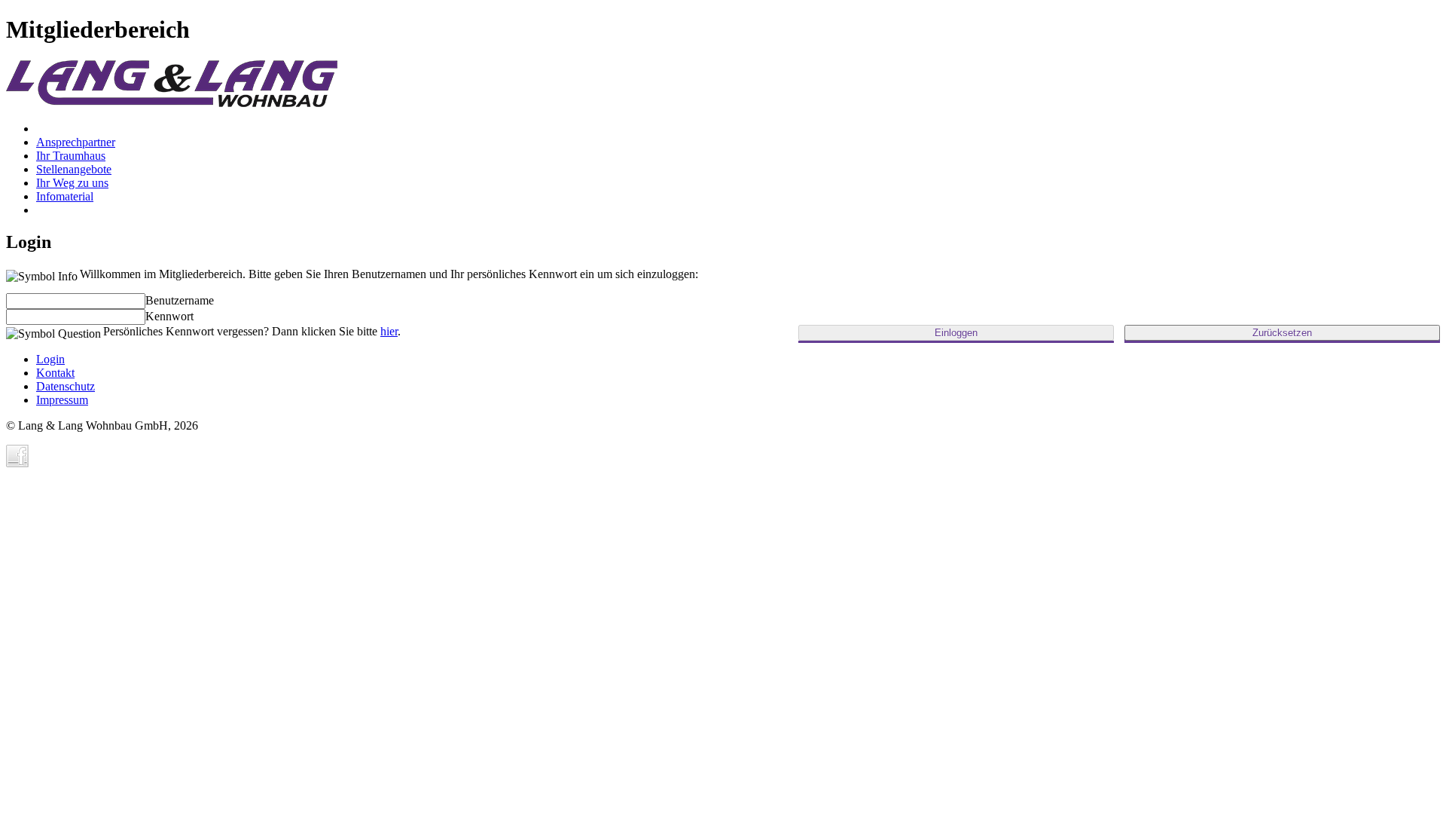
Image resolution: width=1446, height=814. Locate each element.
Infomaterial (64, 196)
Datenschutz (65, 386)
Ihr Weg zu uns (72, 182)
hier (389, 331)
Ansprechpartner (75, 142)
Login (50, 359)
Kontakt (55, 372)
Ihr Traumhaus (70, 155)
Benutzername (179, 300)
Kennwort (169, 316)
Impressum (62, 399)
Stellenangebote (73, 169)
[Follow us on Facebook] (17, 456)
